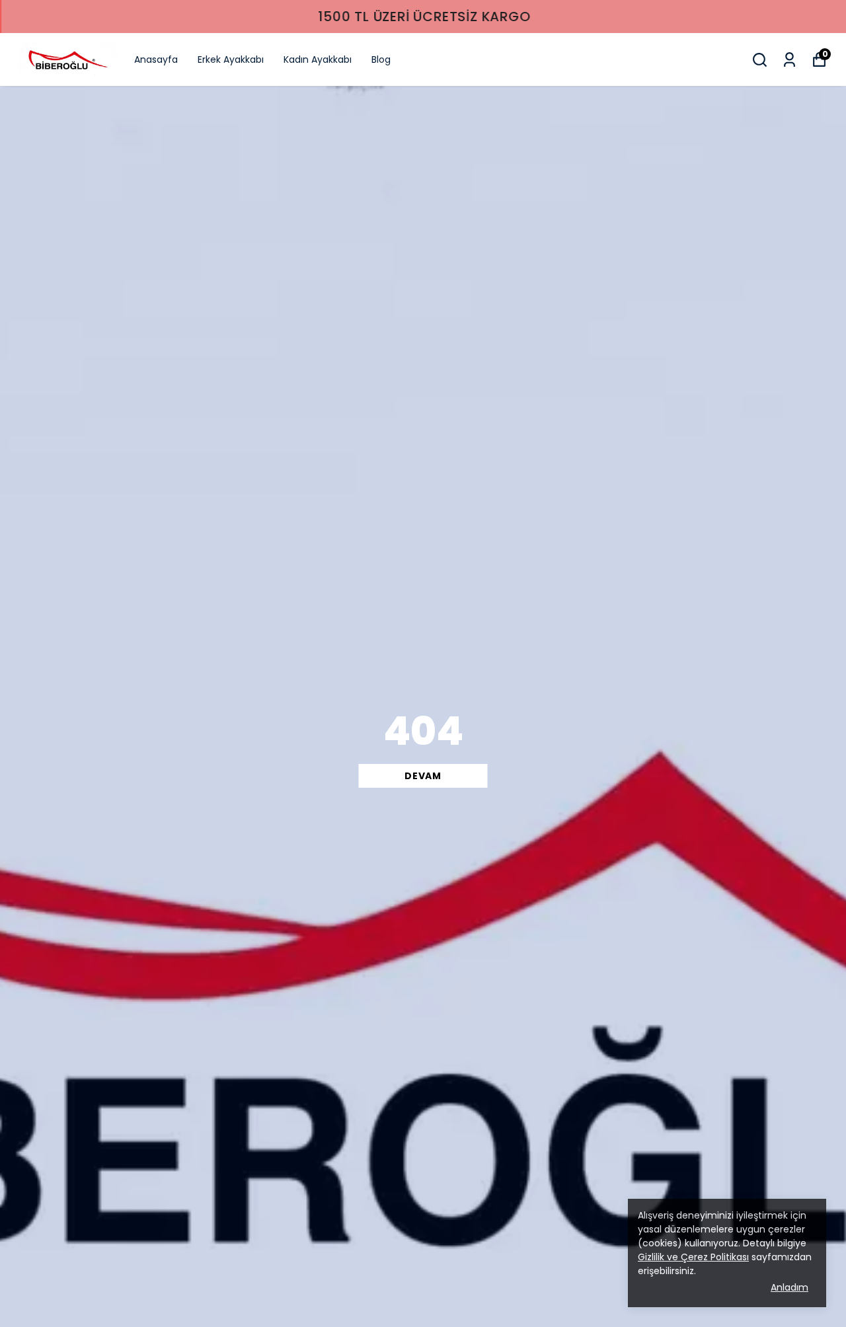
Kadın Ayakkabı (318, 59)
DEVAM (423, 775)
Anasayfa (156, 59)
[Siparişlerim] (789, 60)
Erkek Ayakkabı (231, 59)
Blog (381, 59)
